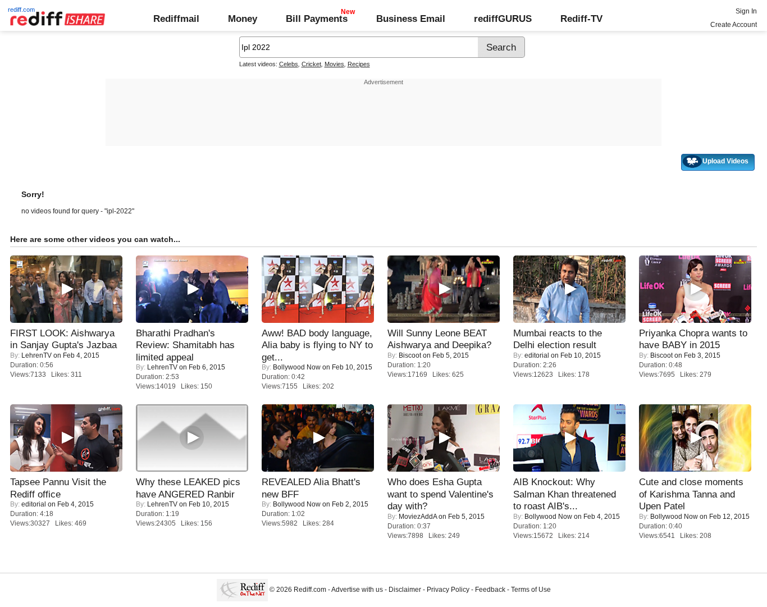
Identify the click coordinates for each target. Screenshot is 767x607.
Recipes (359, 64)
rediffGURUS (503, 18)
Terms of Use (531, 590)
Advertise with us (357, 590)
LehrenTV (36, 355)
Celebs (288, 64)
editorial (536, 355)
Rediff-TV (581, 18)
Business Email (410, 18)
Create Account (733, 25)
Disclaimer (405, 590)
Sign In (746, 11)
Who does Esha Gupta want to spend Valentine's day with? (440, 494)
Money (242, 18)
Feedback (490, 590)
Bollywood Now (297, 367)
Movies (334, 64)
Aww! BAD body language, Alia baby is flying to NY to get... (317, 345)
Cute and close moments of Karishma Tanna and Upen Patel (691, 494)
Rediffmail (176, 18)
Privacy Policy (448, 590)
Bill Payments (317, 18)
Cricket (311, 64)
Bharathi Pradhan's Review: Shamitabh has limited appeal (185, 345)
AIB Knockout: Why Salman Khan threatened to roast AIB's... (564, 494)
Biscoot (410, 355)
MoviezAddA (418, 517)
